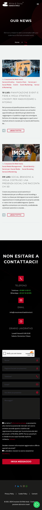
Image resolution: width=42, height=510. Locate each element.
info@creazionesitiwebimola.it (21, 312)
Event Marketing (26, 85)
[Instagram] (24, 486)
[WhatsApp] (26, 486)
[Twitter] (21, 486)
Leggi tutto (15, 131)
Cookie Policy (22, 494)
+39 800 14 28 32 (25, 290)
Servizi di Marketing (9, 172)
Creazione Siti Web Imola (13, 79)
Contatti (34, 494)
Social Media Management (12, 166)
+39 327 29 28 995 (25, 293)
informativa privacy (19, 423)
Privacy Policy (9, 494)
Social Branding (28, 169)
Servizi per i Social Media (11, 169)
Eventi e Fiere (21, 82)
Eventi (15, 85)
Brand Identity (29, 166)
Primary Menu (38, 4)
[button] (3, 130)
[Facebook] (15, 486)
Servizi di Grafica (8, 82)
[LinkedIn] (18, 486)
